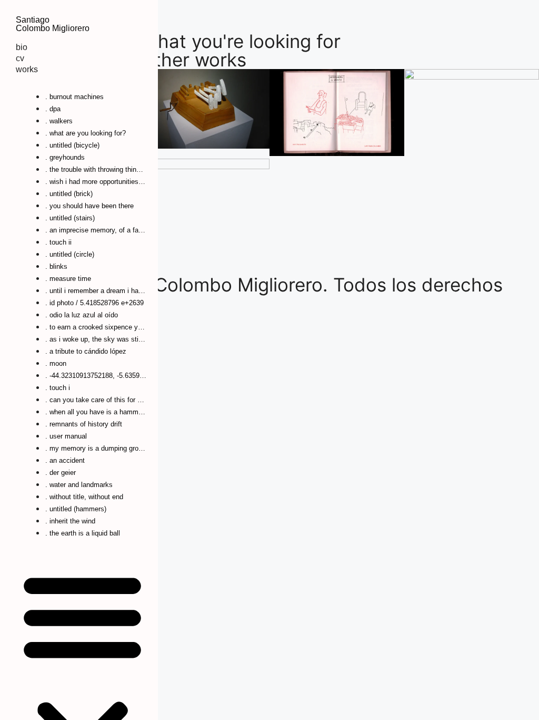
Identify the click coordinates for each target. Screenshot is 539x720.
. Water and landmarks (79, 485)
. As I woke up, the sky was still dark (95, 339)
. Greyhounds (65, 157)
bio (21, 47)
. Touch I (57, 388)
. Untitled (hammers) (75, 509)
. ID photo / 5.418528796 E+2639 (94, 303)
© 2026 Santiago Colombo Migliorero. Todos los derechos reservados (251, 294)
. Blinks (56, 266)
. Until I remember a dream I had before (95, 291)
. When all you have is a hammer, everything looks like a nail (95, 412)
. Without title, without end (84, 497)
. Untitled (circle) (69, 254)
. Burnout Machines (74, 97)
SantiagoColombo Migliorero (52, 24)
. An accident (65, 460)
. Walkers (59, 121)
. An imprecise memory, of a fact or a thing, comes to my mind (95, 230)
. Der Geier (60, 472)
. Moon (55, 363)
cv (20, 58)
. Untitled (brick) (69, 194)
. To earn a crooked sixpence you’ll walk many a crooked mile (95, 327)
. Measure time (68, 279)
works (27, 69)
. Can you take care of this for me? (95, 400)
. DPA (53, 109)
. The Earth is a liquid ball (82, 533)
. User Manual (66, 436)
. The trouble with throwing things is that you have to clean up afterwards (95, 169)
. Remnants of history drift (83, 424)
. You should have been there (89, 206)
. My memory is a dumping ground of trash (95, 448)
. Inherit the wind (70, 521)
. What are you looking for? (85, 133)
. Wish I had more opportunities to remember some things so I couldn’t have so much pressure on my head (95, 182)
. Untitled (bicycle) (72, 145)
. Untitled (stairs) (70, 218)
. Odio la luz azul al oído (81, 315)
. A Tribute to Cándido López (85, 351)
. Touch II (58, 242)
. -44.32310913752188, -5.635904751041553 (95, 376)
